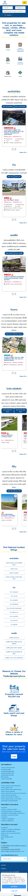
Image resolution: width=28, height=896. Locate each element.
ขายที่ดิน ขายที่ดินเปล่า (7, 821)
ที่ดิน (2, 839)
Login (14, 756)
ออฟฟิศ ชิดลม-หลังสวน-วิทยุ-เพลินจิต (14, 643)
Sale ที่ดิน (10, 491)
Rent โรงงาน (18, 334)
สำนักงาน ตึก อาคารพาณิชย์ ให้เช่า (10, 833)
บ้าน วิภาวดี (14, 596)
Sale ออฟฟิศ (9, 253)
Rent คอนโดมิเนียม (20, 106)
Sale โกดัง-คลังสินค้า (7, 411)
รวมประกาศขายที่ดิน (6, 779)
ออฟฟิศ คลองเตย (14, 638)
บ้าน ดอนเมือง (14, 600)
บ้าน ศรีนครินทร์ (14, 604)
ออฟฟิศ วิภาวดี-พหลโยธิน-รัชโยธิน (14, 653)
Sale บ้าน (10, 177)
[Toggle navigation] (24, 2)
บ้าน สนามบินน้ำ (14, 616)
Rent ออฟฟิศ (19, 253)
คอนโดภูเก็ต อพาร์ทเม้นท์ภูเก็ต (9, 801)
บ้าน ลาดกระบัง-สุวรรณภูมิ (14, 608)
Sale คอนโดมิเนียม (8, 106)
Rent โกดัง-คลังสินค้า (20, 411)
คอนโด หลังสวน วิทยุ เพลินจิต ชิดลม (14, 564)
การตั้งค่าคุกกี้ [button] (14, 891)
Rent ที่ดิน (18, 491)
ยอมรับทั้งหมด (14, 886)
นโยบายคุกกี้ (21, 883)
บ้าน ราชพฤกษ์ (14, 592)
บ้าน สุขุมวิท (14, 624)
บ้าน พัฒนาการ (14, 612)
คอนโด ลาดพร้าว (14, 573)
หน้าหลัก (3, 865)
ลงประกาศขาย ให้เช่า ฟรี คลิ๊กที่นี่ (10, 872)
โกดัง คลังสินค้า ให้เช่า (7, 837)
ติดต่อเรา (3, 869)
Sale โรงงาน (9, 334)
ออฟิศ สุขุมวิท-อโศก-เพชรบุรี (14, 648)
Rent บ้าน (18, 177)
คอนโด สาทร (14, 569)
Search (8, 15)
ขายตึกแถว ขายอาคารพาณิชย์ (9, 815)
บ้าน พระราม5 (14, 620)
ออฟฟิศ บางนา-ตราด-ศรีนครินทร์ (14, 658)
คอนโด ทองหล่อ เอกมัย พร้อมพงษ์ (14, 578)
